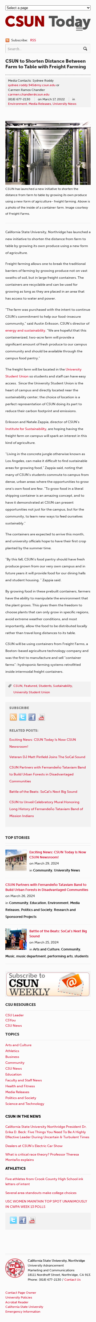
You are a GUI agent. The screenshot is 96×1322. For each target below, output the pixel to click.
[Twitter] (23, 717)
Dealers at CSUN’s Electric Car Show (34, 1146)
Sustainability (62, 686)
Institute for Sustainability (25, 429)
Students (45, 686)
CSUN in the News (23, 1116)
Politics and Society (36, 910)
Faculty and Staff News (23, 1080)
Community (42, 870)
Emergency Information (22, 1311)
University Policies (18, 1297)
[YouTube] (41, 717)
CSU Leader (14, 1015)
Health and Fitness (20, 1086)
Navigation (79, 29)
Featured (30, 686)
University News (64, 104)
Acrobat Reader (17, 1302)
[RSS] (13, 717)
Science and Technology (24, 1104)
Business (12, 1057)
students (81, 956)
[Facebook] (32, 717)
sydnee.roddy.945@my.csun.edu (31, 85)
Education (38, 903)
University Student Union (31, 692)
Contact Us (72, 1279)
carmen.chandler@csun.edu (28, 94)
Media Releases (40, 104)
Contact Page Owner (20, 1293)
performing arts (60, 956)
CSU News (13, 1026)
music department (31, 956)
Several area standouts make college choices (41, 1193)
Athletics (12, 1051)
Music (10, 956)
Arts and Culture (46, 949)
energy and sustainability (25, 330)
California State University (24, 1307)
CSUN (17, 686)
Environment (17, 104)
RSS (33, 40)
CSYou (10, 1020)
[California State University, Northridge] (48, 27)
